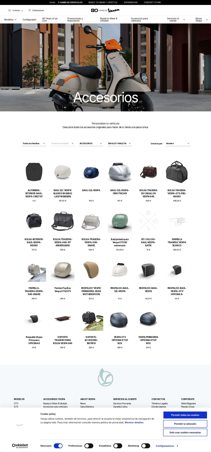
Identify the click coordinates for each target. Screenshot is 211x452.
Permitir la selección (185, 423)
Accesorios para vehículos (55, 406)
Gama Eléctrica (87, 406)
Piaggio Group (187, 406)
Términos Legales (160, 403)
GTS (16, 406)
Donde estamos (159, 406)
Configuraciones (165, 446)
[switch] (88, 445)
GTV (16, 403)
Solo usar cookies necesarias (185, 432)
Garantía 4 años (120, 406)
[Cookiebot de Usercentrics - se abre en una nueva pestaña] (20, 446)
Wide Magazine (188, 403)
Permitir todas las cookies (185, 415)
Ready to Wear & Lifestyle (55, 403)
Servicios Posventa (122, 403)
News (83, 403)
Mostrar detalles (134, 422)
